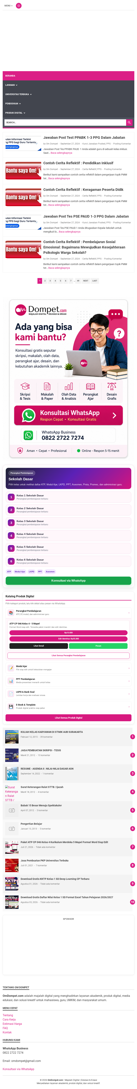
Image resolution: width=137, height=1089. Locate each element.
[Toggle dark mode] (19, 6)
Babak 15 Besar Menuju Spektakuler (41, 805)
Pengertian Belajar (31, 823)
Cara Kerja (9, 1019)
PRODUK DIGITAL (13, 113)
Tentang (8, 1015)
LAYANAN (10, 85)
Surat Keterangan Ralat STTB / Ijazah (42, 787)
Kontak (7, 1032)
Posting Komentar (122, 144)
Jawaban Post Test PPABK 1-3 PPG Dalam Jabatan (84, 137)
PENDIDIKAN (11, 103)
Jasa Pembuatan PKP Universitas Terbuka (44, 860)
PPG (108, 144)
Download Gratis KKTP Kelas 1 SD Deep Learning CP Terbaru (55, 878)
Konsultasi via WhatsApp (68, 580)
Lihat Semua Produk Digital (68, 717)
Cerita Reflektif (89, 169)
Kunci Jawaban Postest (93, 144)
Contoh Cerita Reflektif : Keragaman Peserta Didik (83, 189)
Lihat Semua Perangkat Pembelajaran (68, 655)
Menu (7, 5)
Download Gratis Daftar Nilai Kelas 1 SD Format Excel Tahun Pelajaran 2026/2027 (67, 897)
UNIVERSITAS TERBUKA (17, 94)
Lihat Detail (39, 646)
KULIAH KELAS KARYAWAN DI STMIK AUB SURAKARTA (52, 732)
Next (85, 281)
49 (78, 281)
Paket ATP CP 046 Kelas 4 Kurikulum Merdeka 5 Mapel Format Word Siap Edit (64, 842)
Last (94, 281)
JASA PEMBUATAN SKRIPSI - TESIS (41, 750)
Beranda (10, 76)
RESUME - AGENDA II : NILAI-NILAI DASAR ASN (47, 768)
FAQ (5, 1028)
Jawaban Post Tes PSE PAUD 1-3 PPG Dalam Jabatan (86, 216)
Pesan (98, 646)
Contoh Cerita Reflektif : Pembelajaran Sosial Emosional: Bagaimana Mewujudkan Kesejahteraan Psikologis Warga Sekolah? (84, 247)
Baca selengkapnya (61, 152)
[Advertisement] (68, 41)
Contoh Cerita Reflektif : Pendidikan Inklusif (78, 163)
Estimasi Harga (12, 1024)
